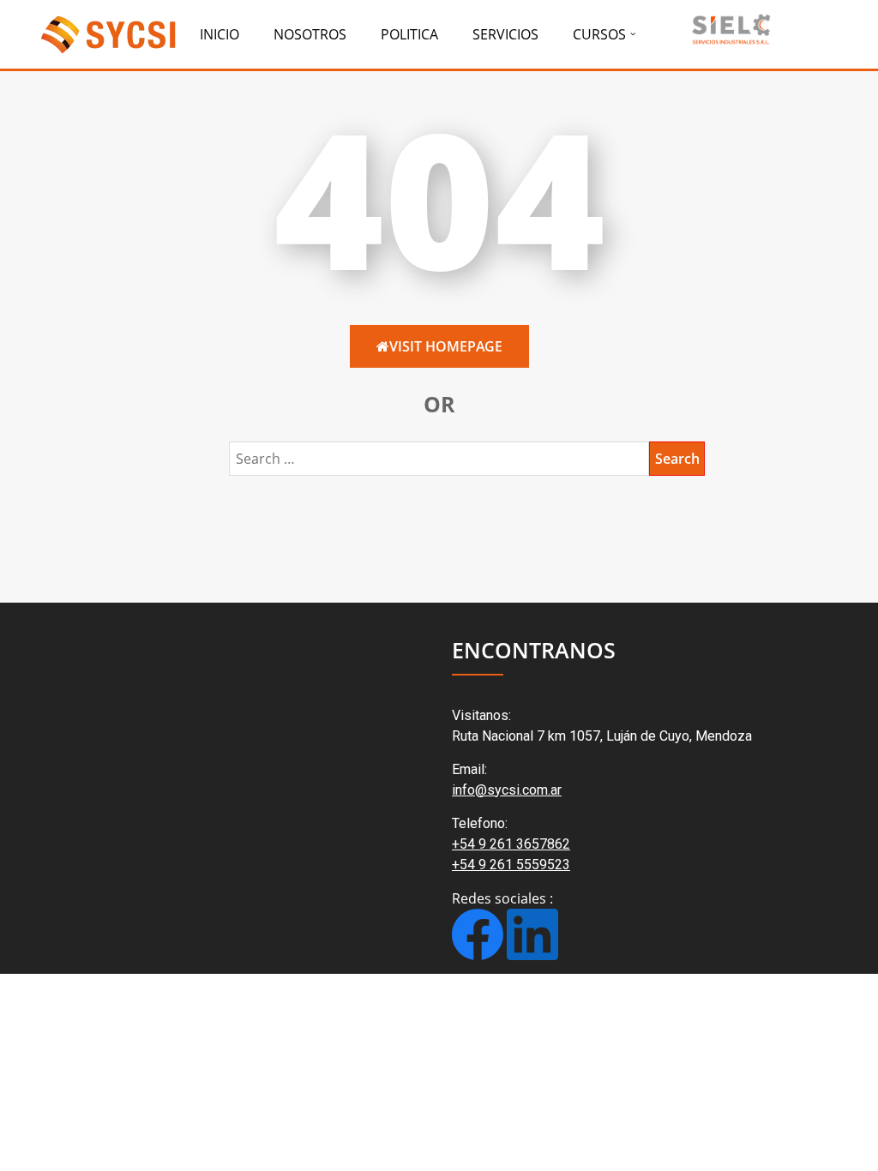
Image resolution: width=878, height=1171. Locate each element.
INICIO (219, 34)
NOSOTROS (310, 34)
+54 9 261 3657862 (511, 844)
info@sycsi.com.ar (507, 790)
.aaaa (730, 28)
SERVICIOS (505, 34)
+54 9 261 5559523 (511, 864)
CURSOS (599, 34)
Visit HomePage (445, 346)
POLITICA (409, 34)
